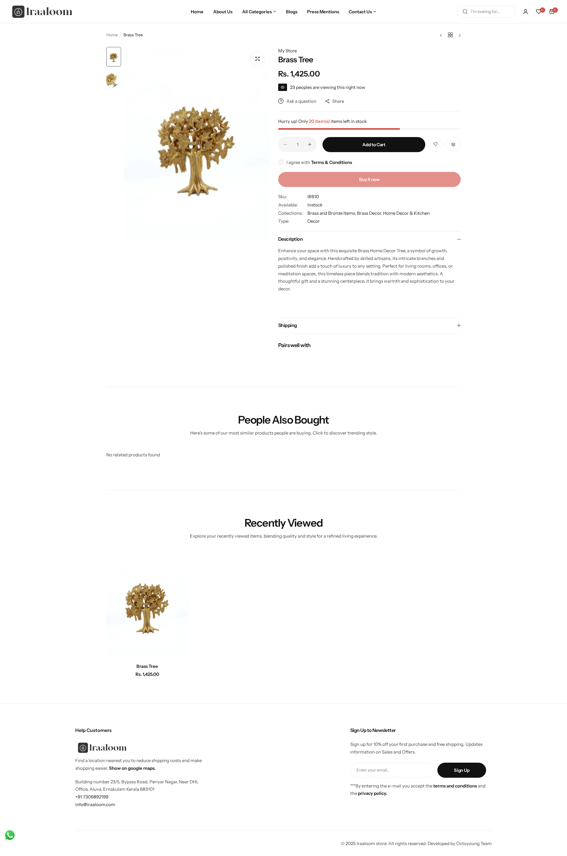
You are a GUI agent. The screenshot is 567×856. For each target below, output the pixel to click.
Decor (313, 221)
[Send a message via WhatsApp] (10, 835)
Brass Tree (147, 666)
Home (112, 35)
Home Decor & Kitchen (406, 213)
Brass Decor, (370, 213)
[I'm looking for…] (465, 11)
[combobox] (486, 11)
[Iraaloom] (43, 11)
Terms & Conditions (331, 162)
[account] (525, 11)
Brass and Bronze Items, (332, 213)
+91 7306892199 (91, 797)
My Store (287, 50)
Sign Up (461, 770)
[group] (196, 144)
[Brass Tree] (147, 604)
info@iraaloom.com (95, 804)
